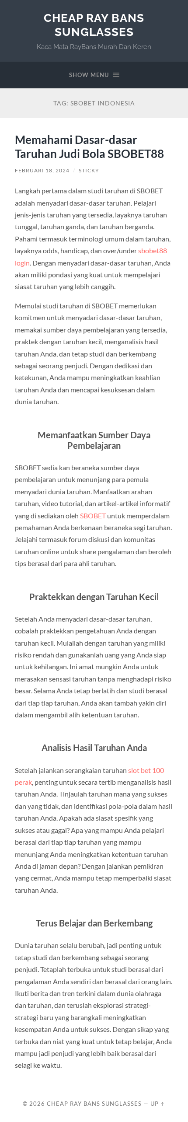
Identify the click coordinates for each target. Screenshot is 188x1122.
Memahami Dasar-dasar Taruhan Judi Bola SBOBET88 (89, 147)
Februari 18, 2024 (42, 170)
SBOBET (93, 515)
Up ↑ (157, 1103)
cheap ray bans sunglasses (94, 24)
